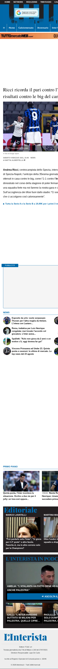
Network (18, 2)
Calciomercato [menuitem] (26, 27)
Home (7, 2)
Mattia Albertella (14, 160)
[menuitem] (4, 28)
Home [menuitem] (12, 27)
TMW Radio (45, 2)
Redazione (31, 2)
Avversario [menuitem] (42, 27)
